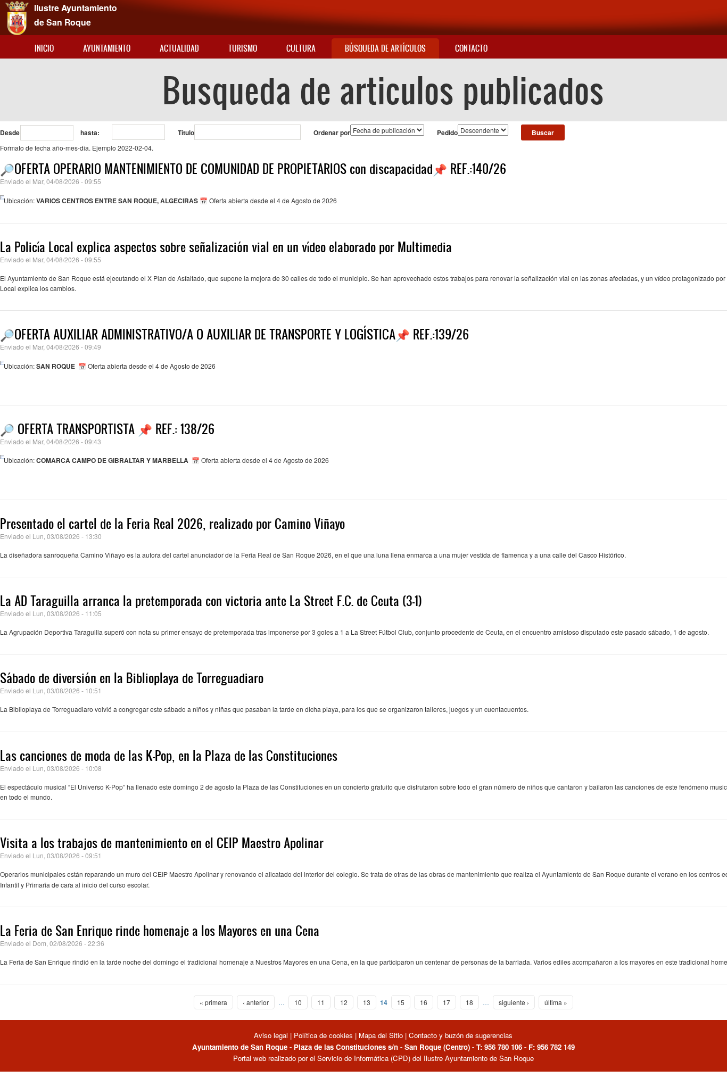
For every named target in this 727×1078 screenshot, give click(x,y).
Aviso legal (272, 1035)
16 (423, 1002)
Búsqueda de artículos (385, 48)
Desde (10, 132)
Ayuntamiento (106, 48)
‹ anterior (256, 1002)
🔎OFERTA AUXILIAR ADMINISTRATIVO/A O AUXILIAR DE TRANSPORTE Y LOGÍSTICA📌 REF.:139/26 (234, 334)
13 (366, 1002)
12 (344, 1002)
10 (298, 1002)
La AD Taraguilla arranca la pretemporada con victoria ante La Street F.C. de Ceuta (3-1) (211, 600)
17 (446, 1002)
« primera (213, 1002)
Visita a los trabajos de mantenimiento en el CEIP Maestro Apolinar (162, 842)
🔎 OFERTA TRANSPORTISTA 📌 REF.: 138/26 (107, 428)
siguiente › (514, 1002)
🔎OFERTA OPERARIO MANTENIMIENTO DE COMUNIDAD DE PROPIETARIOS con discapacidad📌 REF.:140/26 (253, 168)
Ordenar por (331, 132)
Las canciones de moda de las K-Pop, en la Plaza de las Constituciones (168, 755)
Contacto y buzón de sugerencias (461, 1035)
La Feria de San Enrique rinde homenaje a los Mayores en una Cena (159, 930)
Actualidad (179, 48)
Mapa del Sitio (381, 1035)
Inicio (44, 48)
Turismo (242, 48)
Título (186, 132)
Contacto (471, 48)
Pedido (447, 132)
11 (321, 1002)
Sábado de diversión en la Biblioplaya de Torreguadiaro (131, 677)
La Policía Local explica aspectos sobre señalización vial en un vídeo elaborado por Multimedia (226, 246)
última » (555, 1002)
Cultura (301, 48)
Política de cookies (323, 1035)
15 (400, 1002)
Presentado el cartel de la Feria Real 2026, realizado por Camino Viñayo (172, 523)
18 (469, 1002)
